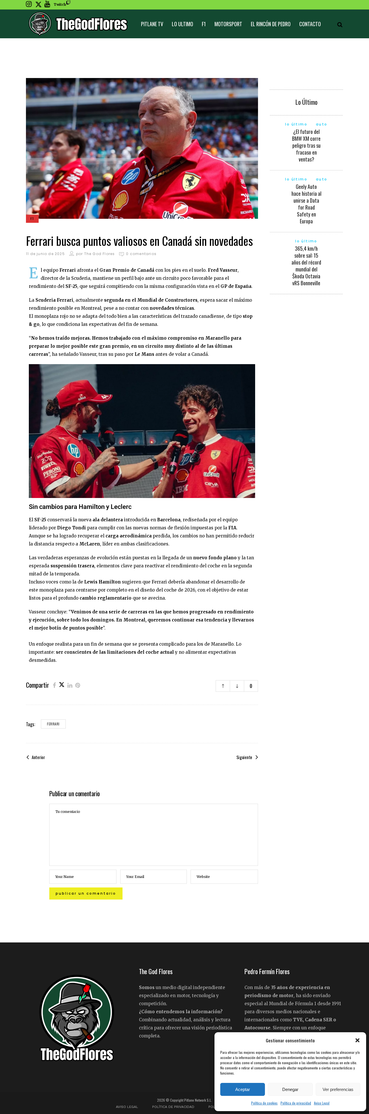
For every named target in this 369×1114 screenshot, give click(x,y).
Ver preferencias (338, 1089)
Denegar (290, 1089)
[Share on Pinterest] (77, 684)
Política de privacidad (295, 1102)
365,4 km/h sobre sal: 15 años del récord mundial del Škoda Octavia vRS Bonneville (306, 266)
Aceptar (242, 1089)
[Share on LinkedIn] (69, 684)
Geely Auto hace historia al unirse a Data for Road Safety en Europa (306, 204)
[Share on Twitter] (62, 684)
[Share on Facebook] (54, 684)
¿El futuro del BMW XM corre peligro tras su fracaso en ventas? (306, 145)
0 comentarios (141, 253)
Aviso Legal (322, 1102)
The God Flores (99, 253)
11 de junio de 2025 (45, 253)
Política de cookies (264, 1102)
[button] (357, 1040)
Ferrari (53, 723)
